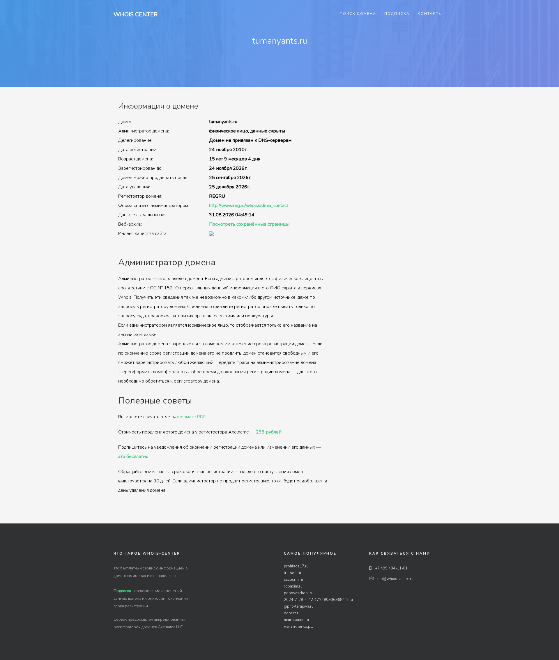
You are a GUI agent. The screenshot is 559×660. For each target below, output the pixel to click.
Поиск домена (358, 13)
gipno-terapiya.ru (299, 606)
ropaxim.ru (293, 586)
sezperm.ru (293, 579)
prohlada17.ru (296, 566)
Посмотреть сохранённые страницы (249, 224)
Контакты (430, 13)
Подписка (397, 13)
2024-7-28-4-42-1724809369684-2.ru (318, 599)
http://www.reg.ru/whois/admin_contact (248, 205)
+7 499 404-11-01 (391, 568)
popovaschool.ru (298, 593)
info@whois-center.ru (394, 578)
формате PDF (191, 417)
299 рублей (269, 432)
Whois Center (136, 14)
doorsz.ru (292, 613)
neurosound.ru (296, 619)
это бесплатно (133, 456)
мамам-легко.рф (299, 626)
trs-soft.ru (292, 573)
